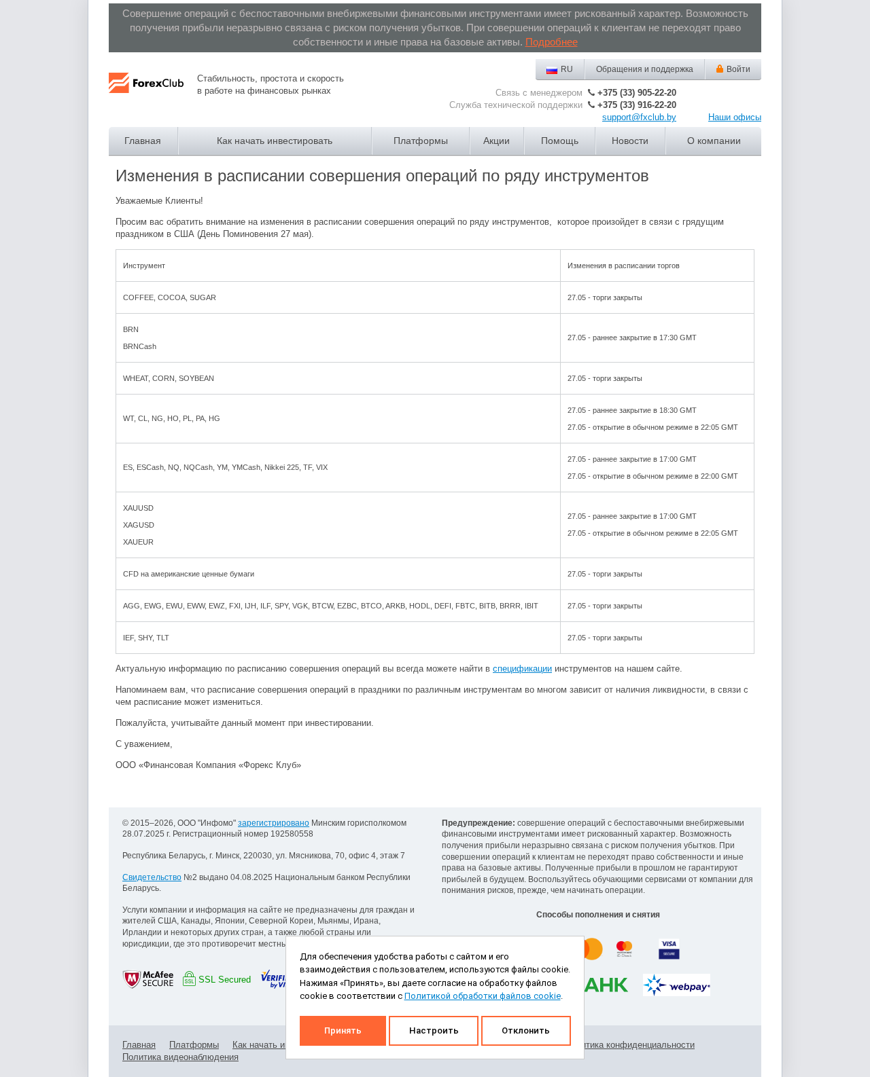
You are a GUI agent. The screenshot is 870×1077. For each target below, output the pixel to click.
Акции (496, 140)
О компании (714, 140)
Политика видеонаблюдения (180, 1057)
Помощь (559, 140)
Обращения (644, 69)
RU (567, 69)
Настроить (434, 1030)
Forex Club (146, 94)
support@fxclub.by (639, 117)
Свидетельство (151, 877)
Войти (738, 69)
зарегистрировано (273, 823)
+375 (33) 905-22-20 (636, 93)
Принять (343, 1030)
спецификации (522, 668)
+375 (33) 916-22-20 (636, 105)
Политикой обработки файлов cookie (482, 996)
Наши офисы (734, 117)
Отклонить (526, 1030)
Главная (142, 140)
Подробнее (551, 42)
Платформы (421, 140)
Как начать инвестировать (274, 140)
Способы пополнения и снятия (598, 914)
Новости (630, 140)
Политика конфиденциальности (630, 1045)
